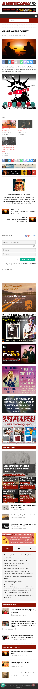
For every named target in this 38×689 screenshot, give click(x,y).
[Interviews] (5, 611)
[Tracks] (5, 653)
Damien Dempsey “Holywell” (12, 582)
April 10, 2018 (8, 36)
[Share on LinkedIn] (9, 62)
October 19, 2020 (17, 656)
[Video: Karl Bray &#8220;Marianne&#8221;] (9, 124)
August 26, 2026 (8, 629)
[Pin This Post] (12, 62)
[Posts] (7, 548)
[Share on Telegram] (28, 62)
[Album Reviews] (5, 664)
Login (34, 235)
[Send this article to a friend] (15, 62)
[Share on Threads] (34, 62)
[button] (35, 16)
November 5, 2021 (18, 666)
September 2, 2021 (18, 675)
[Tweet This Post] (6, 62)
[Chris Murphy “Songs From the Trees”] (5, 517)
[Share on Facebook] (3, 62)
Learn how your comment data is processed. (19, 264)
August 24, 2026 (17, 640)
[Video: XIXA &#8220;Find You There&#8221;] (25, 124)
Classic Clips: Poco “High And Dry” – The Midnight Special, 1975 (27, 478)
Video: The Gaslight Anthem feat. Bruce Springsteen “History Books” (8, 148)
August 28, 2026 (16, 475)
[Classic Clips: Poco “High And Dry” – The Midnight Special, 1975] (5, 526)
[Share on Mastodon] (24, 62)
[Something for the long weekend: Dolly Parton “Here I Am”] (5, 507)
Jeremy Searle (19, 36)
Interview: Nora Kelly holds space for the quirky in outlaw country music (22, 636)
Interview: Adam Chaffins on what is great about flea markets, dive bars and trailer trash (26, 490)
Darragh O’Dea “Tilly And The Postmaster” (20, 663)
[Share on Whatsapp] (21, 62)
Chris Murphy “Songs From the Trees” (10, 479)
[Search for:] (19, 20)
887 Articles (27, 194)
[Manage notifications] (33, 684)
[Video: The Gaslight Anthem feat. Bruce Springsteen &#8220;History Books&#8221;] (9, 141)
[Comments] (30, 548)
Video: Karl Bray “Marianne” (7, 130)
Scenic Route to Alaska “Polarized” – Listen (22, 652)
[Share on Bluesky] (31, 62)
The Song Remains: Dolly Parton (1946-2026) (9, 491)
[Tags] (19, 548)
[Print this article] (18, 62)
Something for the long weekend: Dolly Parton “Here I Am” (16, 468)
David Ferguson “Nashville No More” (22, 673)
